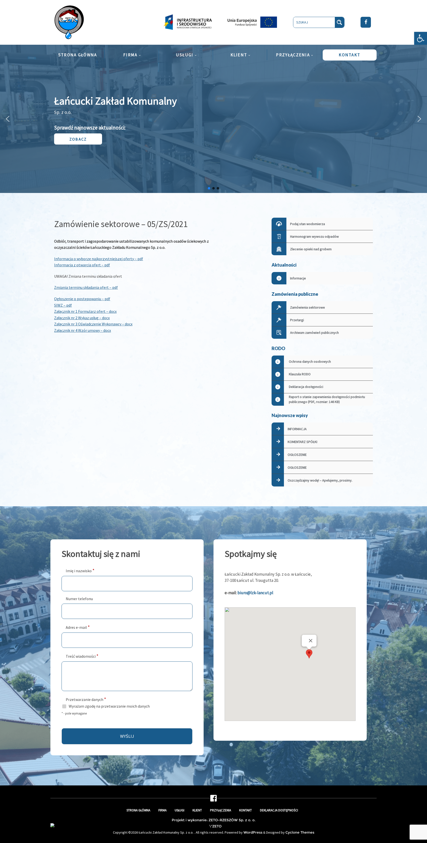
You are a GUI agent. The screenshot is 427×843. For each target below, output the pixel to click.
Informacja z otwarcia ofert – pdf (82, 264)
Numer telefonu (79, 598)
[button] (420, 38)
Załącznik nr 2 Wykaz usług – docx (82, 317)
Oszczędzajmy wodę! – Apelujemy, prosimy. (320, 480)
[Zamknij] (311, 641)
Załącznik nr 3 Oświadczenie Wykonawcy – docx (93, 323)
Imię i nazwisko (80, 570)
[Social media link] (213, 800)
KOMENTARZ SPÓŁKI (302, 442)
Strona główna (138, 810)
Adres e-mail (78, 627)
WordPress (252, 832)
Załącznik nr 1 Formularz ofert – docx (85, 311)
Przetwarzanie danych (86, 699)
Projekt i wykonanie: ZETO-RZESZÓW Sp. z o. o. (214, 820)
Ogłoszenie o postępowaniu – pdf (82, 298)
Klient (197, 810)
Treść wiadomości (82, 656)
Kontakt (245, 810)
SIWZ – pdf (63, 305)
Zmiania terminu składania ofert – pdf (86, 287)
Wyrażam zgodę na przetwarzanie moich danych (109, 706)
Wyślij (127, 736)
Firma (162, 810)
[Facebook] (366, 22)
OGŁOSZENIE (297, 454)
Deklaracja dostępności (279, 810)
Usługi (179, 810)
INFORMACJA (297, 429)
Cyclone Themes (299, 832)
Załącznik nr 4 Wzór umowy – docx (82, 330)
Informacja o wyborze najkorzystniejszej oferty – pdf (98, 258)
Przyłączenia (220, 810)
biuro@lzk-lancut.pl (255, 592)
